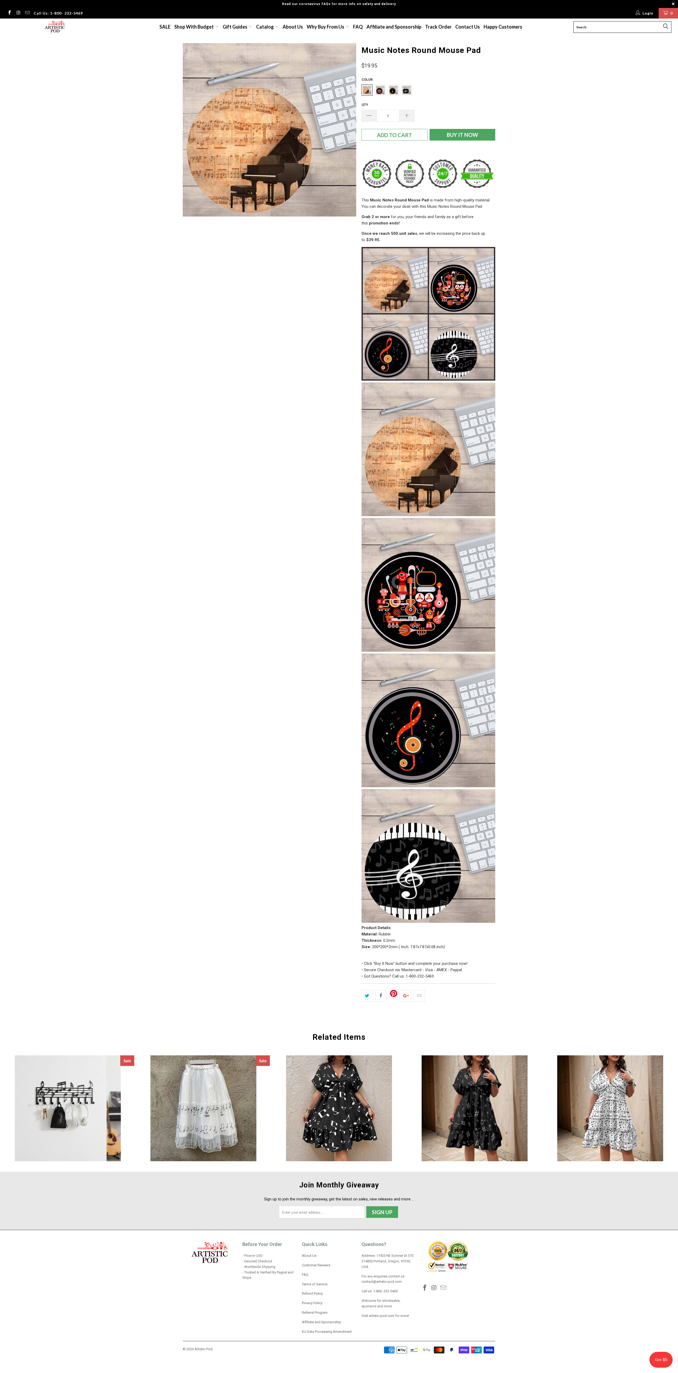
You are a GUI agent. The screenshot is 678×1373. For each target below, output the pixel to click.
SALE (165, 27)
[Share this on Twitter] (367, 996)
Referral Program (315, 1313)
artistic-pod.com (381, 1316)
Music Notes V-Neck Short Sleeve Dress (339, 1108)
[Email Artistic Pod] (27, 13)
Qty (365, 105)
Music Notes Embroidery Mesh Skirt (203, 1108)
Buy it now (462, 135)
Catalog (265, 27)
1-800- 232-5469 (385, 1291)
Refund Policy (312, 1293)
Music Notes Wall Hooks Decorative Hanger (67, 1108)
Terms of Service (314, 1284)
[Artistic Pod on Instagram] (18, 13)
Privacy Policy (312, 1303)
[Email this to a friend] (419, 996)
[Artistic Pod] (54, 27)
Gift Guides (235, 27)
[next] (346, 130)
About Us (293, 27)
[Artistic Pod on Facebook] (9, 13)
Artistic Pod (203, 1349)
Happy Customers (503, 27)
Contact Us (467, 27)
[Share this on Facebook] (381, 996)
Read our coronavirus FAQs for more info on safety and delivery (339, 4)
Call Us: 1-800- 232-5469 (58, 13)
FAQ (358, 27)
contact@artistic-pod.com (382, 1282)
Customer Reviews (316, 1265)
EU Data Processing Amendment (327, 1332)
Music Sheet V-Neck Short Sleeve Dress (610, 1108)
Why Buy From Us (326, 27)
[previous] (192, 130)
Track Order (438, 27)
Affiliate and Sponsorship (394, 27)
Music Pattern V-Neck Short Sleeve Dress (474, 1108)
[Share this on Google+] (405, 996)
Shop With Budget (194, 27)
